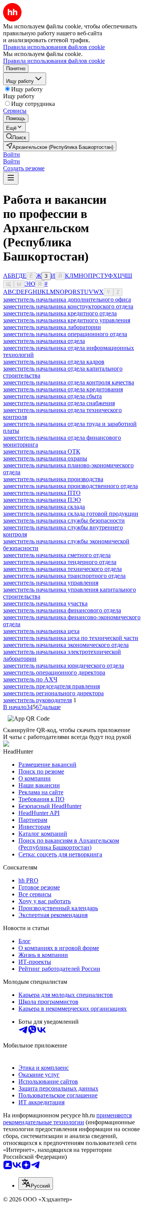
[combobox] (35, 1183)
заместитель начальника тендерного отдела (59, 562)
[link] (16, 137)
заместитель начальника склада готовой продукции (70, 513)
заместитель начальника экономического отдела (66, 645)
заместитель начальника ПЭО (42, 500)
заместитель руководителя (37, 700)
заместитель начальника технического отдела (62, 569)
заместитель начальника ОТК (41, 451)
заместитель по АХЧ (30, 679)
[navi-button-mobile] (10, 178)
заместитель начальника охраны (45, 458)
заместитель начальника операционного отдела (65, 334)
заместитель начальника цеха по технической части (70, 638)
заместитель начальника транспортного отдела (64, 575)
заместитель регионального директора (53, 693)
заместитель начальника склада (44, 506)
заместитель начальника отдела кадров (53, 361)
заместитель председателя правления (51, 686)
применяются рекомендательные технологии (67, 1118)
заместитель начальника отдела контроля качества (68, 382)
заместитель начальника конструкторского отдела (68, 306)
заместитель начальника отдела (44, 341)
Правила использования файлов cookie (54, 61)
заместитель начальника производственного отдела (70, 486)
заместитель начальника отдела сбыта (52, 396)
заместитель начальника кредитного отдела (60, 313)
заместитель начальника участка (45, 603)
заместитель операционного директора (54, 672)
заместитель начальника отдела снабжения (59, 403)
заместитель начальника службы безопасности (64, 520)
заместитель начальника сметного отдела (57, 555)
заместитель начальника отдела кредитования (63, 389)
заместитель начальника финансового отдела (62, 610)
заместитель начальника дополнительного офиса (67, 299)
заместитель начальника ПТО (42, 493)
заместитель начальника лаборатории (52, 327)
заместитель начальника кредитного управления (66, 320)
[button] (11, 154)
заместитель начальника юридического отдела (63, 665)
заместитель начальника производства (53, 479)
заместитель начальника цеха (41, 631)
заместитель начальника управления (50, 582)
